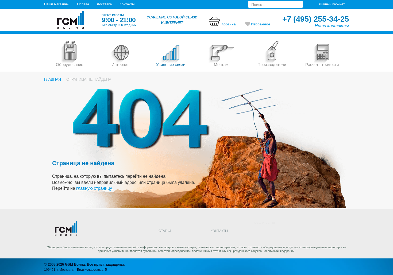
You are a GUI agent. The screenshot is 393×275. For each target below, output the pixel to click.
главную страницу (93, 188)
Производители (271, 64)
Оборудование (69, 64)
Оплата (83, 4)
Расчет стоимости (322, 64)
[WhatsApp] (327, 231)
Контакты (127, 4)
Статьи (165, 231)
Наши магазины (56, 4)
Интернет (120, 64)
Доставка (104, 4)
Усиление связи (170, 64)
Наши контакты (332, 26)
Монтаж (221, 64)
